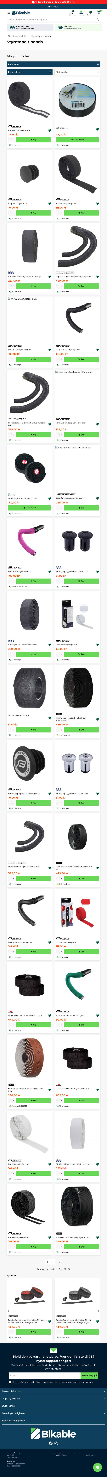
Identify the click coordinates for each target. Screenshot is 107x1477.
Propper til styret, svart (18, 203)
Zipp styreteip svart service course (70, 498)
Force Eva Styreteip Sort (18, 1237)
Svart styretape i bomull (18, 715)
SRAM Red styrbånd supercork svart (23, 498)
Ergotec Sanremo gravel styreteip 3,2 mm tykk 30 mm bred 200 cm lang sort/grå (73, 1321)
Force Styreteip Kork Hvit (18, 1164)
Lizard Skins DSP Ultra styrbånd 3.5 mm (72, 1088)
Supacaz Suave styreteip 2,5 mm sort (24, 866)
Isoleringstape (62, 128)
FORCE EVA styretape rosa (19, 572)
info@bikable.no (12, 1457)
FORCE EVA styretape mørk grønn (70, 1015)
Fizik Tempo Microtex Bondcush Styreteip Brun (25, 1089)
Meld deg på (89, 1375)
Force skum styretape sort (19, 130)
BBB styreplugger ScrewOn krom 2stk (72, 794)
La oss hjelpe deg (11, 1391)
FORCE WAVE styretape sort (68, 350)
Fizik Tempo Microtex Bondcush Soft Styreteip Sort (71, 719)
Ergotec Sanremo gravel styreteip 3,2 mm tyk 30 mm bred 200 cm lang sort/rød (27, 1321)
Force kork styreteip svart (66, 203)
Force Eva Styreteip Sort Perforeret (71, 423)
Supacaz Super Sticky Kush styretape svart (74, 277)
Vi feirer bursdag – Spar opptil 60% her (55, 2)
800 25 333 (10, 1455)
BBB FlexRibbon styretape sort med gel (24, 277)
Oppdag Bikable (11, 1398)
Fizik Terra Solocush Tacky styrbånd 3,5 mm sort (74, 868)
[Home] (9, 36)
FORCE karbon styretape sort (20, 942)
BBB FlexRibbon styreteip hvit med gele (72, 1164)
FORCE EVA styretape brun (19, 350)
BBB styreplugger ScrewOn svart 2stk (71, 572)
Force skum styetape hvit (66, 645)
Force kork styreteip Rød (66, 942)
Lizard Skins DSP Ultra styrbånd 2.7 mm (25, 1015)
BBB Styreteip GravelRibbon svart (22, 645)
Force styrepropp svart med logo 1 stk (24, 794)
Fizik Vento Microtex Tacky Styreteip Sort (73, 1237)
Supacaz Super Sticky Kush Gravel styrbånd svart (26, 424)
